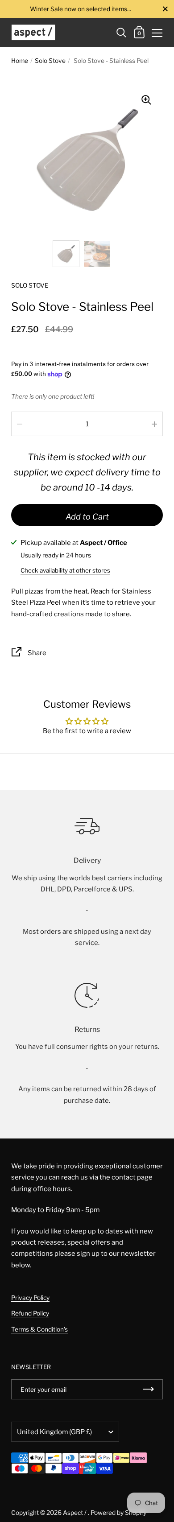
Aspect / (75, 1512)
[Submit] (148, 1389)
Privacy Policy (30, 1297)
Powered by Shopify (118, 1512)
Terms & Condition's (39, 1329)
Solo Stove (50, 60)
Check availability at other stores (65, 570)
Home (19, 60)
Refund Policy (30, 1313)
